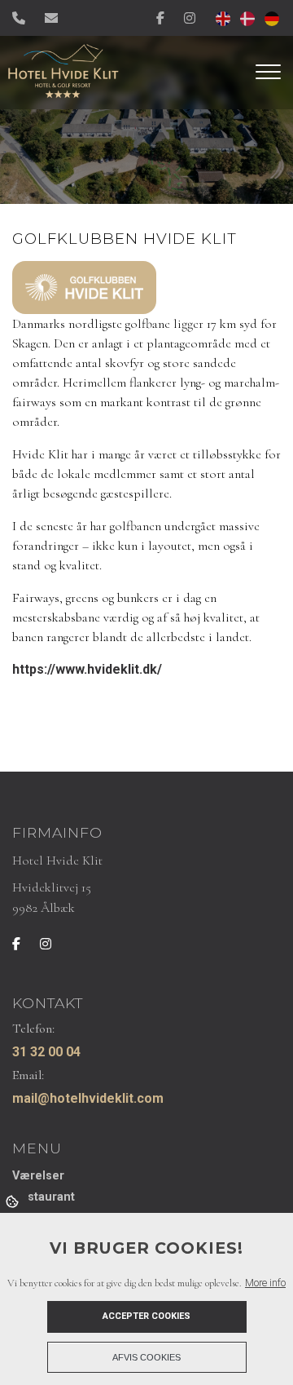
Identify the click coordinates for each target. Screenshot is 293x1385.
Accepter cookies (146, 1316)
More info (265, 1283)
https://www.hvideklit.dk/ (87, 669)
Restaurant (43, 1197)
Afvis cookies (146, 1357)
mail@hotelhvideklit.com (88, 1098)
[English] (220, 17)
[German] (268, 17)
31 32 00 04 (46, 1052)
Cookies (13, 1200)
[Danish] (244, 17)
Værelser (38, 1176)
